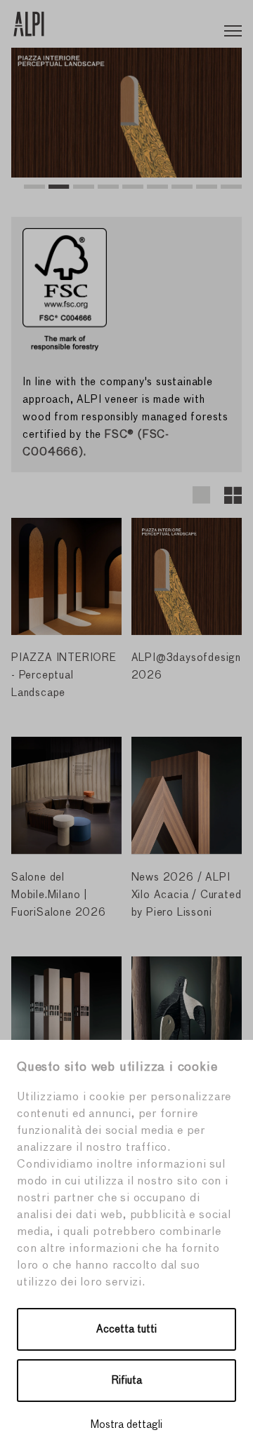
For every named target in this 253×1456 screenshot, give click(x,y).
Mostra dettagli (126, 1425)
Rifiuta (127, 1380)
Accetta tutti (126, 1329)
